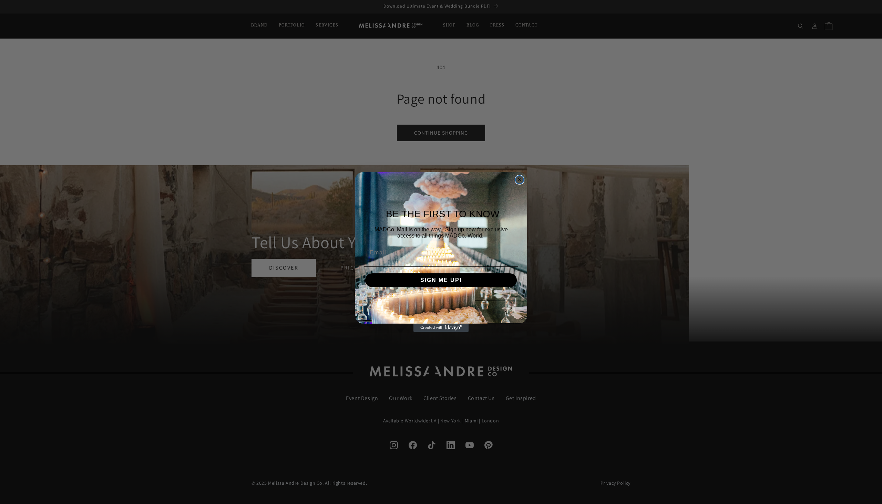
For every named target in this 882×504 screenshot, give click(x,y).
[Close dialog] (519, 180)
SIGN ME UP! (441, 280)
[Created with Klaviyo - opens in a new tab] (441, 328)
